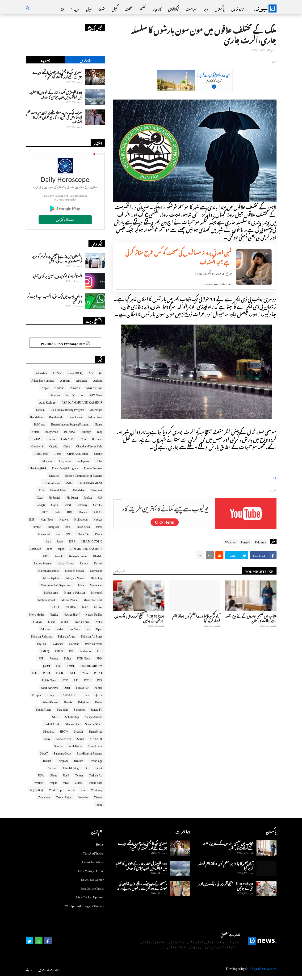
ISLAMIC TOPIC (92, 541)
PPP (41, 658)
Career (51, 438)
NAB (85, 606)
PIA (71, 650)
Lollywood (96, 570)
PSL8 (59, 672)
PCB (100, 650)
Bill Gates (39, 424)
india (68, 526)
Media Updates (52, 577)
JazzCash (35, 548)
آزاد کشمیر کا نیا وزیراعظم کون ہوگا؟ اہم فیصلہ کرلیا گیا (196, 617)
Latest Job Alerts (93, 861)
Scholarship (72, 716)
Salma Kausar (50, 701)
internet (37, 526)
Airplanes (81, 380)
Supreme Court (62, 753)
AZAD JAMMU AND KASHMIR (82, 402)
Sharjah (78, 731)
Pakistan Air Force (92, 636)
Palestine (74, 643)
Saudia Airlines (94, 716)
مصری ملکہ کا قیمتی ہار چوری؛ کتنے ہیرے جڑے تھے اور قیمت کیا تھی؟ (57, 74)
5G (91, 372)
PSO (35, 672)
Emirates (54, 475)
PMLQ (45, 650)
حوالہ (274, 478)
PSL (58, 665)
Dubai (99, 460)
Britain (35, 431)
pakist (59, 628)
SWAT (44, 753)
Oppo (99, 628)
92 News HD (75, 372)
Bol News (70, 431)
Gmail (67, 504)
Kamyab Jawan (78, 555)
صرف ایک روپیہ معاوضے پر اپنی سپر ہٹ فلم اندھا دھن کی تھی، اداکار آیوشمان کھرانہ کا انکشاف (54, 116)
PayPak (41, 643)
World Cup (55, 789)
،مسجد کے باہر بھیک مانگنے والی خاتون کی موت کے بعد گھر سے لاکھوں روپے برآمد (142, 885)
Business (97, 438)
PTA (100, 679)
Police (67, 658)
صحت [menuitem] (129, 8)
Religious (83, 701)
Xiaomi (98, 796)
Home (100, 843)
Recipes (36, 694)
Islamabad (44, 533)
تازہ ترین (85, 60)
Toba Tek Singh (71, 767)
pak (88, 628)
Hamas (83, 511)
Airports (65, 380)
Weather (230, 541)
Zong (99, 804)
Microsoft (97, 592)
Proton (71, 665)
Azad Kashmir (47, 402)
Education (47, 460)
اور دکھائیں (119, 570)
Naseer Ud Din (94, 614)
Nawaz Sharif (71, 614)
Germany (82, 504)
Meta (81, 584)
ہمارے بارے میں (48, 969)
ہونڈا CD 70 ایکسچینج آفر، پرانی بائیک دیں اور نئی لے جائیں (139, 617)
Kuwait (98, 562)
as (82, 394)
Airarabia (41, 372)
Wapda (53, 782)
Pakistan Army (66, 636)
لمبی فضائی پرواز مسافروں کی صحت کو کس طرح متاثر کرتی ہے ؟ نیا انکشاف (178, 256)
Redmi (99, 701)
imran (99, 526)
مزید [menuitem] (76, 8)
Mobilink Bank (47, 599)
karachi (59, 555)
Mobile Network (93, 599)
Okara (51, 621)
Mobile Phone (69, 599)
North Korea (82, 621)
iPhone (98, 533)
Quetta (98, 694)
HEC (45, 511)
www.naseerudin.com (218, 283)
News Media (36, 614)
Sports (58, 745)
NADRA (71, 606)
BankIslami (36, 416)
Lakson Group (66, 562)
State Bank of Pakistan (89, 753)
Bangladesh (56, 416)
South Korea (75, 745)
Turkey (52, 767)
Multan (98, 606)
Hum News (47, 519)
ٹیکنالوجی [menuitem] (173, 8)
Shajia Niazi (95, 731)
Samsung (79, 709)
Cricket (98, 453)
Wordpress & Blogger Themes (84, 905)
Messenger (96, 584)
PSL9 (46, 672)
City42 (53, 445)
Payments (57, 643)
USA (41, 775)
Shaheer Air (72, 723)
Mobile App (51, 592)
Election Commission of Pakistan (83, 475)
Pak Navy (74, 628)
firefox (88, 497)
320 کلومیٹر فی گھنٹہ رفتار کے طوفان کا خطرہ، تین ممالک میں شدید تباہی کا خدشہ (55, 94)
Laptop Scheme (43, 562)
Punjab (245, 541)
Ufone (53, 775)
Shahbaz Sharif (94, 723)
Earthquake (83, 460)
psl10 (46, 665)
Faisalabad (79, 489)
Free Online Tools (92, 888)
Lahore (84, 562)
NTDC (65, 621)
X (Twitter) (36, 789)
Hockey (97, 519)
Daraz (58, 453)
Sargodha (62, 709)
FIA (100, 497)
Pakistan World (94, 643)
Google (41, 504)
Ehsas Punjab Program (65, 467)
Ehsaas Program (93, 467)
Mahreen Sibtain (74, 570)
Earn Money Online (91, 870)
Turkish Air (95, 775)
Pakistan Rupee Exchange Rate (63, 343)
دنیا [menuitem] (206, 8)
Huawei (63, 519)
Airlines (98, 380)
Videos (79, 782)
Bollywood (51, 431)
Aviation (55, 394)
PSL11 (98, 672)
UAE (66, 775)
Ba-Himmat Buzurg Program (67, 409)
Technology (96, 760)
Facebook (97, 489)
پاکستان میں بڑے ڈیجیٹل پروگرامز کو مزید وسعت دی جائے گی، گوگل (57, 257)
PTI (76, 679)
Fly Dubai (72, 497)
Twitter (79, 775)
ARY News (96, 394)
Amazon (75, 387)
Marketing (97, 577)
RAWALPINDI (70, 694)
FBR (42, 489)
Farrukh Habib (58, 489)
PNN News (84, 658)
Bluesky (86, 431)
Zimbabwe (44, 796)
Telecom (78, 760)
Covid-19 (37, 445)
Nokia (99, 621)
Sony (47, 738)
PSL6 (84, 672)
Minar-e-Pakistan (74, 592)
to (87, 767)
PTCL (87, 679)
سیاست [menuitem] (191, 8)
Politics (54, 658)
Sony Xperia (95, 745)
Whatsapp (97, 789)
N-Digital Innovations (261, 967)
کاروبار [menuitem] (157, 8)
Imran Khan (83, 526)
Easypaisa (65, 460)
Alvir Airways (94, 387)
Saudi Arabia (43, 709)
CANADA (67, 438)
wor (82, 789)
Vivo (66, 782)
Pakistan (260, 541)
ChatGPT (36, 438)
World (71, 789)
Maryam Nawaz (75, 577)
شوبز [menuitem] (102, 8)
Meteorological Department (56, 584)
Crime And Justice (77, 453)
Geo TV (97, 504)
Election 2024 (37, 467)
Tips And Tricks (93, 852)
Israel (60, 541)
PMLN (59, 650)
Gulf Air (98, 511)
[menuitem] (62, 8)
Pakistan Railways (41, 636)
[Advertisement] (195, 88)
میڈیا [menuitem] (89, 8)
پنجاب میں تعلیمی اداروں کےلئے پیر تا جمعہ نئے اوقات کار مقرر (251, 617)
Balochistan (75, 416)
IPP (68, 533)
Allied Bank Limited (43, 380)
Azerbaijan (96, 409)
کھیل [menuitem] (115, 8)
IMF (32, 519)
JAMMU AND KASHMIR (86, 548)
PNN (99, 658)
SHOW (63, 731)
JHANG (98, 555)
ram (87, 694)
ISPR (72, 541)
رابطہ (29, 969)
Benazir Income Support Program (70, 424)
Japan (61, 548)
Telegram (62, 760)
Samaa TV (97, 709)
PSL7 (72, 672)
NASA (55, 606)
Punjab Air (82, 687)
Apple (45, 387)
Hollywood (81, 519)
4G (100, 372)
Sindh (80, 738)
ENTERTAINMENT (91, 482)
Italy (48, 541)
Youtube (83, 796)
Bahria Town (95, 416)
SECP (55, 716)
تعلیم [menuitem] (143, 8)
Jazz (49, 548)
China (66, 445)
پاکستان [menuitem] (219, 8)
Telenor (47, 760)
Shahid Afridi (52, 723)
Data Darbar (41, 453)
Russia (68, 701)
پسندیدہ (45, 60)
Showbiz (48, 731)
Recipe (51, 694)
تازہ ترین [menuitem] (237, 8)
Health (57, 511)
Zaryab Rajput (64, 796)
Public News (49, 679)
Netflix (54, 614)
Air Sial (57, 372)
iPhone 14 (82, 533)
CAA (83, 438)
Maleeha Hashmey (48, 570)
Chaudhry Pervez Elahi (89, 445)
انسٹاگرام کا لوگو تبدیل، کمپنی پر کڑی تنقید (57, 275)
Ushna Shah (96, 782)
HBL (70, 511)
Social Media (63, 738)
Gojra (54, 504)
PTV (65, 679)
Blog (100, 431)
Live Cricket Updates (90, 896)
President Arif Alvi (92, 665)
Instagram (53, 526)
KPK (46, 555)
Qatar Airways (49, 687)
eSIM (69, 482)
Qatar (67, 687)
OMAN (37, 621)
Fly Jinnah (55, 497)
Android (59, 387)
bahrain (40, 409)
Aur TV (70, 394)
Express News (52, 482)
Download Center (92, 879)
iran (58, 533)
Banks (99, 424)
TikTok (98, 767)
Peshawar (85, 650)
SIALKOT (96, 738)
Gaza (40, 497)
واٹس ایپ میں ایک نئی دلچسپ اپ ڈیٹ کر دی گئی (54, 298)
